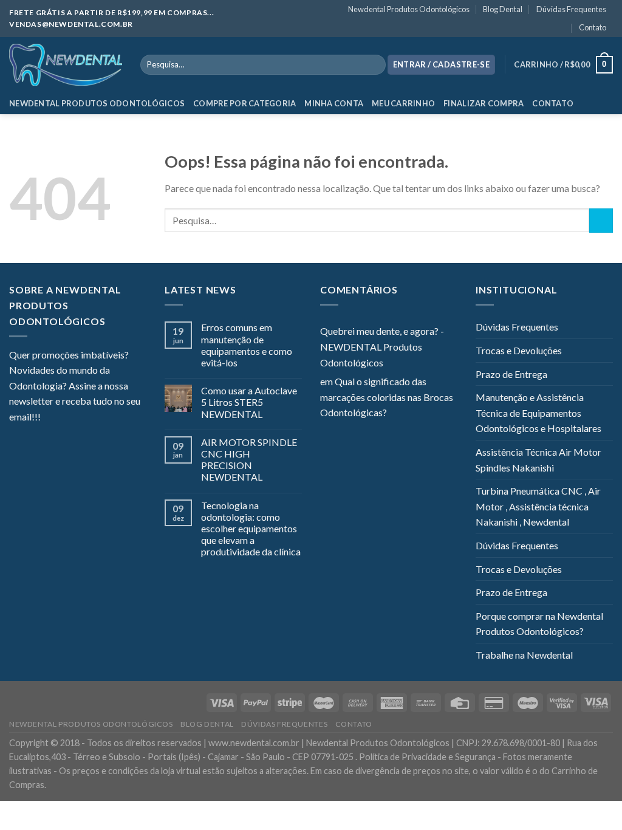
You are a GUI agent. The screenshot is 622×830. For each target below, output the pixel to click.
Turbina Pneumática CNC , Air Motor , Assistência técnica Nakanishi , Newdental (538, 506)
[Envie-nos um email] (94, 418)
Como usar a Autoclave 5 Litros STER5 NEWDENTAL (249, 402)
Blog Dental (502, 9)
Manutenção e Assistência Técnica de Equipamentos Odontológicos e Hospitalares (538, 412)
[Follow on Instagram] (65, 418)
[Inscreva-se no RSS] (124, 418)
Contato (592, 27)
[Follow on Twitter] (79, 418)
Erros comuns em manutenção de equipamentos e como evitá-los (246, 344)
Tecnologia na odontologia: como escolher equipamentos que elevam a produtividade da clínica (251, 528)
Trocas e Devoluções (519, 350)
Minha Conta (333, 103)
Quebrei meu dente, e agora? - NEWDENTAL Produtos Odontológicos (382, 346)
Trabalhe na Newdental (524, 654)
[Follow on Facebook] (50, 418)
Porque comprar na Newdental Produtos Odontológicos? (539, 623)
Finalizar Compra (483, 103)
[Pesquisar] (374, 65)
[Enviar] (601, 220)
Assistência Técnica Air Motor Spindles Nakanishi (538, 459)
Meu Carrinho (403, 103)
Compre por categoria (244, 103)
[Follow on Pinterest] (109, 418)
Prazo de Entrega (511, 374)
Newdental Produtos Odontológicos (409, 9)
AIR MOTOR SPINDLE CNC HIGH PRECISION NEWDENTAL (249, 459)
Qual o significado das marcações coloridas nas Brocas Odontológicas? (386, 397)
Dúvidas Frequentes (571, 9)
